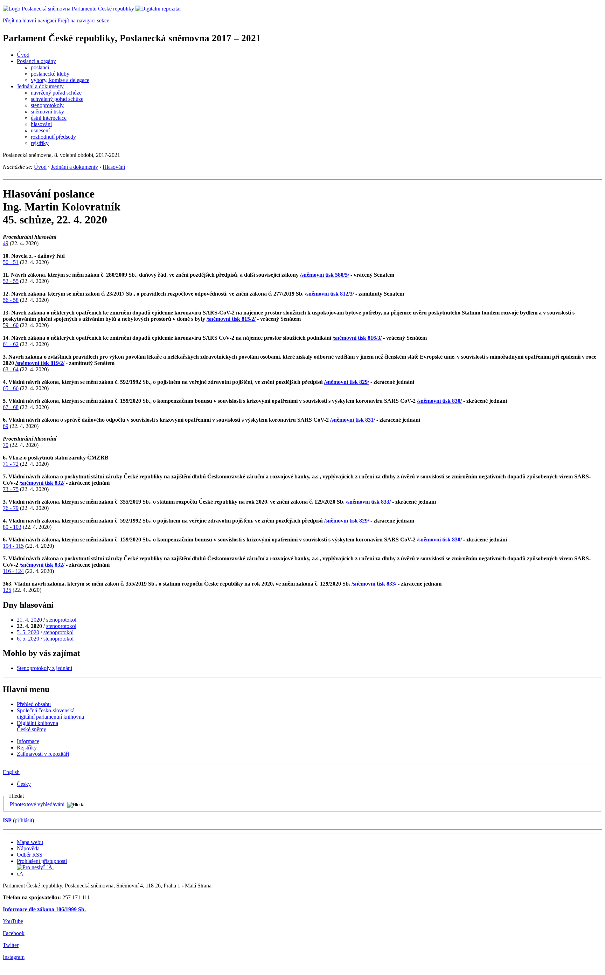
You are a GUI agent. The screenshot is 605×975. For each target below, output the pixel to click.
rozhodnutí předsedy (53, 137)
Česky (24, 784)
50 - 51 (11, 262)
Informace (28, 741)
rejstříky (40, 143)
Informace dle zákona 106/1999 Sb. (44, 909)
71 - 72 (11, 464)
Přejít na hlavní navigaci (29, 20)
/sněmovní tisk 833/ (368, 502)
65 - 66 (11, 388)
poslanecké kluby (50, 74)
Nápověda (28, 848)
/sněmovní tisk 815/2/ (231, 319)
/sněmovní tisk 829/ (346, 382)
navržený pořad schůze (56, 93)
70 (5, 445)
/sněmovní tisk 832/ (42, 483)
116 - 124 (13, 571)
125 (7, 590)
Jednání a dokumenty (40, 86)
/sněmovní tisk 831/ (352, 420)
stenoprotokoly (47, 105)
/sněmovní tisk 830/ (439, 401)
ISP (7, 820)
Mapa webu (30, 842)
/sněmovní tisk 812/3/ (329, 294)
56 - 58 (11, 300)
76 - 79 (11, 508)
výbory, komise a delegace (60, 80)
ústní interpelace (49, 118)
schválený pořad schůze (57, 99)
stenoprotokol (61, 620)
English (11, 772)
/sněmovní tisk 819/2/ (39, 363)
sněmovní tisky (47, 112)
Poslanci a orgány (36, 61)
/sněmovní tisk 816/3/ (357, 338)
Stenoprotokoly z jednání (44, 668)
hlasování (41, 124)
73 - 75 (11, 489)
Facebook (14, 933)
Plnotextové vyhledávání (37, 804)
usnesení (40, 130)
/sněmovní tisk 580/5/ (324, 275)
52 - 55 (11, 281)
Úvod (23, 55)
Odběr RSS (29, 855)
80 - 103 (12, 527)
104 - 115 (13, 546)
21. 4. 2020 (29, 620)
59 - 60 (11, 325)
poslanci (40, 67)
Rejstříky (27, 748)
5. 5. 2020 (28, 632)
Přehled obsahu (34, 704)
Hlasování (114, 167)
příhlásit (23, 820)
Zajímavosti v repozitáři (43, 754)
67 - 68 (11, 407)
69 (5, 426)
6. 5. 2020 (28, 639)
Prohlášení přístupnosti (42, 861)
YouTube (13, 921)
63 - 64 (11, 369)
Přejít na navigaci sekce (83, 20)
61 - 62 (11, 344)
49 (5, 243)
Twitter (11, 945)
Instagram (14, 957)
